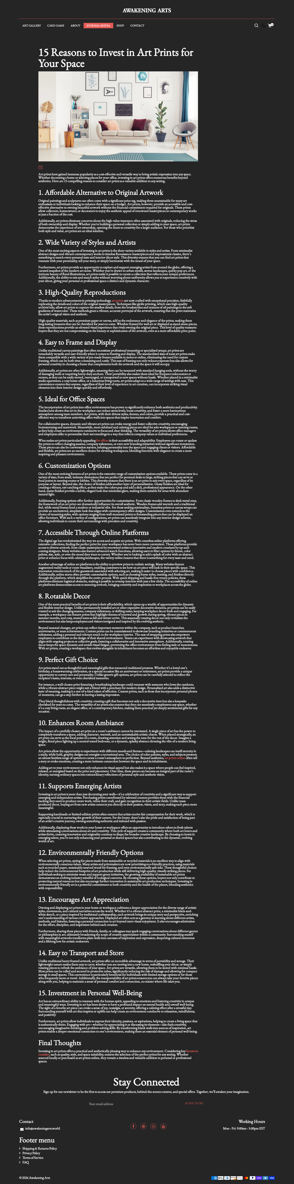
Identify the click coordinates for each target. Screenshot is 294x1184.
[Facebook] (133, 1126)
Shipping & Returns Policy (39, 1148)
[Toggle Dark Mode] (263, 26)
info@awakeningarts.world (42, 1128)
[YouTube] (163, 1126)
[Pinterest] (143, 1126)
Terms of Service (32, 1157)
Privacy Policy (31, 1153)
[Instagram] (153, 1126)
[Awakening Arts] (147, 10)
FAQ (25, 1162)
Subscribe (194, 1103)
